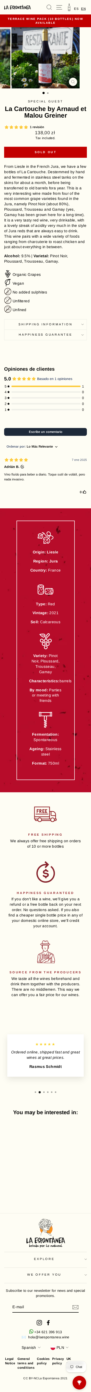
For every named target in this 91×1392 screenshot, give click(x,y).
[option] (76, 9)
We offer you (44, 1274)
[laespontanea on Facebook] (48, 1322)
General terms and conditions (25, 1363)
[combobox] (83, 9)
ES (76, 9)
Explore (44, 1259)
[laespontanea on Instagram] (39, 1322)
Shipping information (45, 324)
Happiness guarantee (45, 334)
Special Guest (45, 101)
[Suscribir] (75, 1307)
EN (83, 9)
